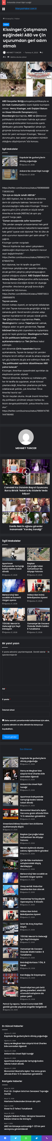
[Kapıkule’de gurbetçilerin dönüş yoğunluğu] (9, 161)
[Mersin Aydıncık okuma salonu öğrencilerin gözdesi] (10, 851)
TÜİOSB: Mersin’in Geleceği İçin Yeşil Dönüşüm (11, 626)
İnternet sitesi (8, 710)
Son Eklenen (26, 749)
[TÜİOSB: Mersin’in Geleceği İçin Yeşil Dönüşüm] (13, 614)
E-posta (6, 699)
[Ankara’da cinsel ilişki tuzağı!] (9, 174)
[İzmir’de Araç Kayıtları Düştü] (10, 927)
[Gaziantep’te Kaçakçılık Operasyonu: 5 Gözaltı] (10, 902)
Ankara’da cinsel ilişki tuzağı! (19, 2)
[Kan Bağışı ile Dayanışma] (10, 979)
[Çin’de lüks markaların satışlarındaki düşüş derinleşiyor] (10, 864)
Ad (4, 689)
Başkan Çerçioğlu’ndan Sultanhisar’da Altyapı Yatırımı (35, 567)
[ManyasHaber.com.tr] (26, 8)
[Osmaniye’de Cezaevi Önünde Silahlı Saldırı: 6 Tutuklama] (38, 614)
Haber (17, 18)
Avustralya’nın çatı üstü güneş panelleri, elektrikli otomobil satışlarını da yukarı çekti (33, 992)
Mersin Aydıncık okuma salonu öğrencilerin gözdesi (34, 849)
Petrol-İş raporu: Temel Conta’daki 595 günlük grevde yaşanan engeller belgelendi (25, 1005)
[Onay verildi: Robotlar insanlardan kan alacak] (10, 890)
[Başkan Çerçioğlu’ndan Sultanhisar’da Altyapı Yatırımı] (38, 554)
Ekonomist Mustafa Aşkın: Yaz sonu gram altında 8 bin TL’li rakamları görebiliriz (34, 813)
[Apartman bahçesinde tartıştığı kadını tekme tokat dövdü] (13, 554)
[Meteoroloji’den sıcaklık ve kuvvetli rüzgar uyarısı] (13, 585)
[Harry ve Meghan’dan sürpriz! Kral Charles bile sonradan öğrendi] (10, 774)
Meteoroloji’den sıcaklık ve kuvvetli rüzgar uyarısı (11, 597)
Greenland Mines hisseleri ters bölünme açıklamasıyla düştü (23, 825)
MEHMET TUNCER (14, 52)
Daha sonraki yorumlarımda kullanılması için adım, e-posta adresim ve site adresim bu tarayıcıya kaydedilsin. (26, 724)
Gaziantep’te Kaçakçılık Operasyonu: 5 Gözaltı (32, 900)
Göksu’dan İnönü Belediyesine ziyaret (37, 596)
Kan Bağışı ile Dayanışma (32, 975)
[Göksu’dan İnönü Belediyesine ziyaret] (38, 585)
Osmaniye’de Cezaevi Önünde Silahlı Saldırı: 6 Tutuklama (38, 626)
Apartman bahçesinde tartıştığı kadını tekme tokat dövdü (13, 567)
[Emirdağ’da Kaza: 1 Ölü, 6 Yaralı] (10, 966)
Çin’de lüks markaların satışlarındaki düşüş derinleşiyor (31, 863)
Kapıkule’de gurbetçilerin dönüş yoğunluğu (33, 760)
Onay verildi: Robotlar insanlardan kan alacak (32, 888)
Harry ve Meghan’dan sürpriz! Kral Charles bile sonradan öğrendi (32, 773)
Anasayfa (9, 18)
